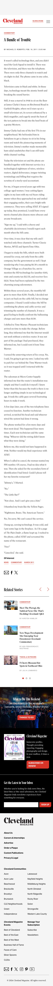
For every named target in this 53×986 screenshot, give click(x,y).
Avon (6, 874)
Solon (30, 904)
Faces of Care (10, 950)
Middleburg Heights (36, 884)
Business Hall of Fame (14, 945)
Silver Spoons (10, 955)
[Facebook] (11, 969)
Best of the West (11, 940)
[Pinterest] (26, 969)
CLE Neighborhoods (13, 904)
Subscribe (38, 21)
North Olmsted (34, 889)
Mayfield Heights (35, 879)
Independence (10, 914)
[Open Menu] (48, 22)
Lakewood (32, 874)
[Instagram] (21, 969)
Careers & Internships (14, 838)
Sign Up (45, 804)
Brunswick (8, 899)
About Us (8, 833)
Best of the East (11, 935)
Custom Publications (13, 853)
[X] (16, 969)
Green (6, 909)
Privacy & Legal (11, 858)
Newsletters (32, 935)
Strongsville (32, 909)
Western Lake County (37, 914)
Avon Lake (8, 879)
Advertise (8, 843)
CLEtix (7, 960)
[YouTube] (32, 969)
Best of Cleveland (12, 930)
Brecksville (9, 889)
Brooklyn (8, 894)
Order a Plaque (11, 848)
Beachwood (9, 884)
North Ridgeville (34, 894)
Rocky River (32, 899)
